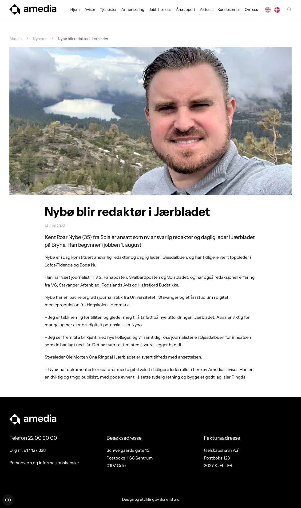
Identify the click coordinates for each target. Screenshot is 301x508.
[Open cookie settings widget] (8, 500)
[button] (289, 9)
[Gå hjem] (32, 9)
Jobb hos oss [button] (160, 9)
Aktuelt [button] (206, 9)
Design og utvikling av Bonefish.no (150, 499)
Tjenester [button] (108, 9)
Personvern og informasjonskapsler (44, 462)
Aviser (89, 9)
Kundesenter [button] (229, 9)
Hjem (75, 9)
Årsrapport (185, 9)
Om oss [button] (251, 9)
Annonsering (132, 9)
